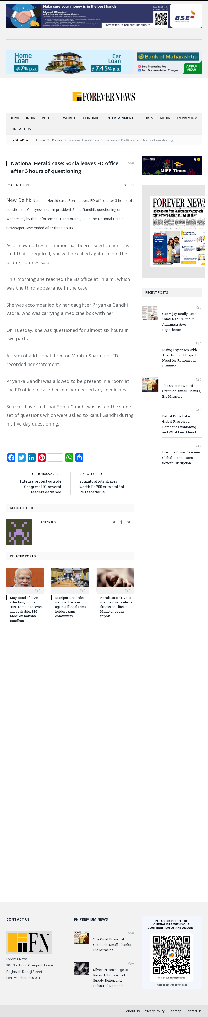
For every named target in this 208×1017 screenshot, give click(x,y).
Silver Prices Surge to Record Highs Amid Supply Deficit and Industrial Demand (110, 977)
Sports (146, 118)
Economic (90, 118)
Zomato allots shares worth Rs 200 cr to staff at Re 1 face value (101, 486)
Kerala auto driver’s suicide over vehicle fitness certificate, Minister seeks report (116, 606)
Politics (49, 118)
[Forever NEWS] (104, 95)
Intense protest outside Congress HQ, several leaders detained (40, 486)
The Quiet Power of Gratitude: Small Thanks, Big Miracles (181, 391)
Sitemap (175, 1011)
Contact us (20, 129)
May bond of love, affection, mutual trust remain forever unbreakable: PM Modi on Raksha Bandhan (26, 609)
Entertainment (120, 118)
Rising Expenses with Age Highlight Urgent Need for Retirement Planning (179, 357)
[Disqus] (70, 695)
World (69, 118)
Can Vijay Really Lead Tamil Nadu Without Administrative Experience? (179, 321)
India (30, 118)
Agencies (17, 185)
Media (165, 118)
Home (15, 118)
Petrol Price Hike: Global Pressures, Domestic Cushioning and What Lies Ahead (179, 424)
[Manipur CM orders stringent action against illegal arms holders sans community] (70, 580)
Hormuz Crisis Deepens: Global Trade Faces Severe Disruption (181, 457)
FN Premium (187, 118)
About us (133, 1011)
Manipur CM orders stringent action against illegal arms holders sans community (70, 606)
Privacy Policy (154, 1011)
